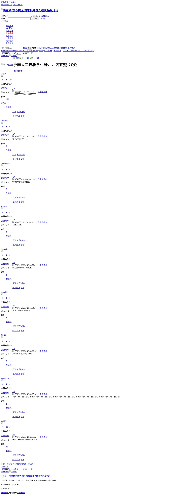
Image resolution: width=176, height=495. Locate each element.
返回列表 (5, 56)
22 (7, 427)
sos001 (3, 421)
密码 (3, 18)
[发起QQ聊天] (3, 103)
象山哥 (4, 335)
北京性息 (9, 36)
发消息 (8, 107)
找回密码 (45, 16)
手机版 (4, 476)
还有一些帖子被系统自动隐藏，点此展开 (18, 464)
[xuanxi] (2, 65)
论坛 (9, 26)
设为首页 (5, 2)
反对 (23, 112)
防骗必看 (9, 33)
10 (11, 53)
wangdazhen (6, 378)
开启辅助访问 (6, 5)
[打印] (16, 58)
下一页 (30, 53)
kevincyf (4, 206)
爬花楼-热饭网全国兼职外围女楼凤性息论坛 (19, 51)
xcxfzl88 (4, 292)
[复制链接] (18, 71)
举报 (22, 116)
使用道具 (16, 116)
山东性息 (48, 51)
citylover (4, 120)
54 (10, 427)
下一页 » (4, 467)
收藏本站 (12, 2)
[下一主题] (34, 58)
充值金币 (9, 31)
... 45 (14, 53)
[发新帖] (13, 56)
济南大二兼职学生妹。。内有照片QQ (78, 51)
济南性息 (57, 51)
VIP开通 (9, 28)
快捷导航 (5, 21)
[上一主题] (24, 58)
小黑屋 (10, 476)
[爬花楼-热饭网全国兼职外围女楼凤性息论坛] (29, 10)
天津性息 (9, 41)
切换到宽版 (18, 5)
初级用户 (5, 88)
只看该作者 (42, 92)
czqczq (3, 73)
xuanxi (10, 65)
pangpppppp (5, 163)
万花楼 (40, 48)
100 (10, 79)
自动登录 (36, 16)
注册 (43, 18)
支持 (19, 112)
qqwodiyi (4, 249)
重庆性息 (9, 43)
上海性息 (9, 38)
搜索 (25, 48)
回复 (14, 112)
